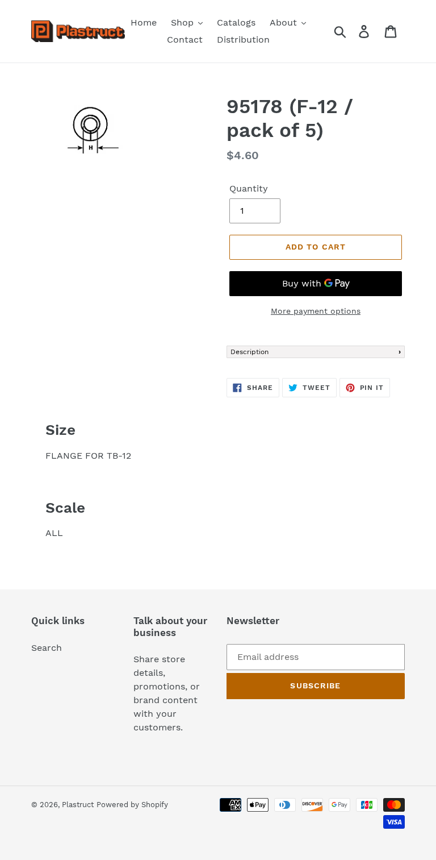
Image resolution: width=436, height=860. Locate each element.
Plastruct (78, 804)
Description (249, 352)
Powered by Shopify (132, 804)
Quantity (248, 188)
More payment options (315, 310)
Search (46, 647)
